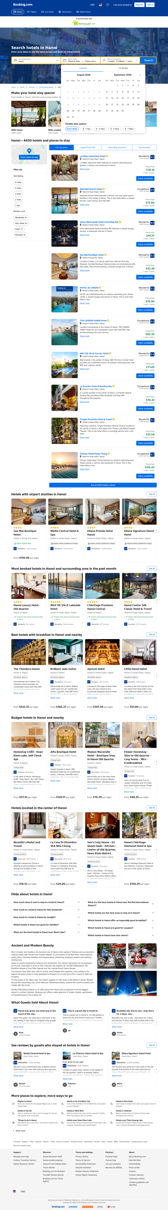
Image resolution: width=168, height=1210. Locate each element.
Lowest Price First (87, 147)
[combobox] (36, 61)
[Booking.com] (22, 4)
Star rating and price (117, 147)
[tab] (83, 68)
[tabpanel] (103, 102)
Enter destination (25, 59)
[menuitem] (17, 12)
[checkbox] (99, 85)
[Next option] (156, 530)
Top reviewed (144, 147)
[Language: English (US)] (100, 5)
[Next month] (140, 75)
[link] (29, 182)
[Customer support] (108, 5)
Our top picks (61, 147)
